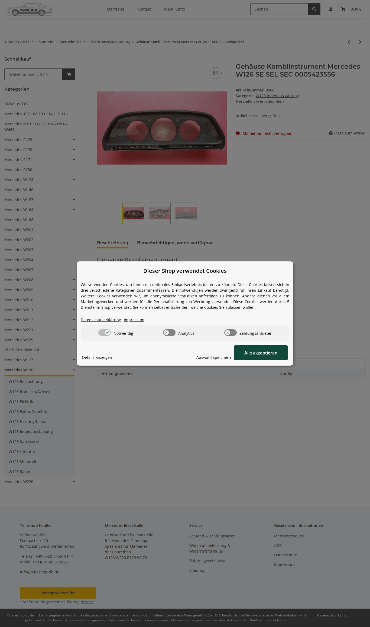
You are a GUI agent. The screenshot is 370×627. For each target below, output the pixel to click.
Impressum (134, 319)
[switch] (104, 332)
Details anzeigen (97, 357)
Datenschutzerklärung (101, 319)
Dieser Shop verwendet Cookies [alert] (185, 270)
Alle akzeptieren (260, 353)
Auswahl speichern (213, 357)
